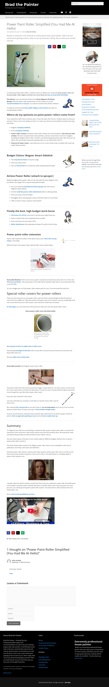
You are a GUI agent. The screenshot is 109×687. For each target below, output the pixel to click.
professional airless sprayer (34, 187)
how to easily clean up (49, 416)
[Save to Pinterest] (54, 46)
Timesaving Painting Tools (90, 110)
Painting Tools (9, 12)
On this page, (11, 307)
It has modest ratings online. (45, 409)
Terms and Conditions (46, 645)
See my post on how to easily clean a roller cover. (24, 346)
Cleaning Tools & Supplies (90, 115)
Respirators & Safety (88, 107)
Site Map (68, 682)
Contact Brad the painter (47, 643)
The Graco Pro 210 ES (18, 215)
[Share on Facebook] (49, 46)
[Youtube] (62, 12)
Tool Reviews (24, 539)
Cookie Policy (43, 648)
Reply (11, 573)
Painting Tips (33, 12)
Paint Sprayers (86, 104)
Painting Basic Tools (88, 99)
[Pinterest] (70, 12)
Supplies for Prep (87, 112)
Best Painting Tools (14, 539)
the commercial (22, 407)
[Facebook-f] (66, 12)
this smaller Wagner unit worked (36, 108)
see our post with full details (58, 95)
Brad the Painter (22, 4)
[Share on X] (59, 46)
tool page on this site (22, 351)
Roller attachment (17, 224)
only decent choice (20, 160)
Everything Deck (21, 12)
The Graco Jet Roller (14, 282)
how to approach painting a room (24, 416)
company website (23, 127)
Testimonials (53, 12)
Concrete (43, 12)
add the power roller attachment (29, 192)
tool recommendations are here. (23, 494)
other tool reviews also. (21, 357)
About (41, 640)
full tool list (20, 166)
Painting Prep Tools (88, 102)
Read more (7, 673)
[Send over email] (64, 46)
